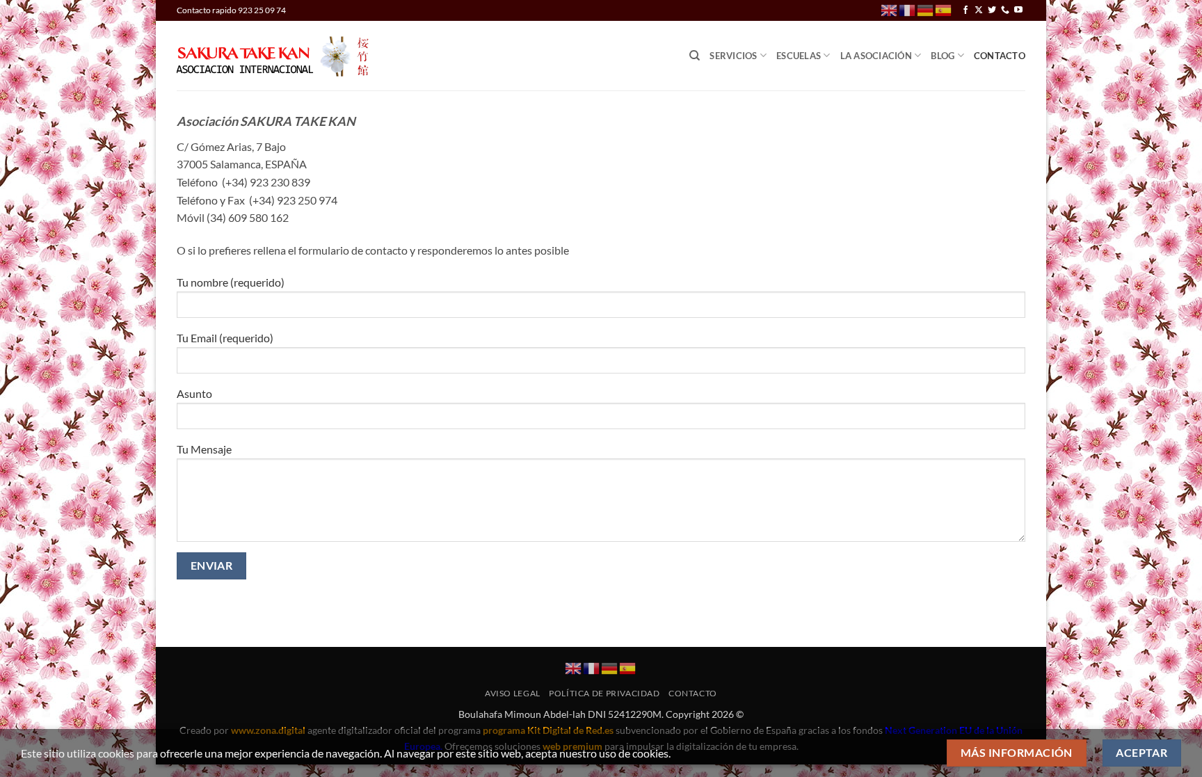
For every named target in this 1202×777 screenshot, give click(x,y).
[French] (908, 9)
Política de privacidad (604, 693)
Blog (942, 55)
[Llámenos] (1005, 10)
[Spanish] (944, 9)
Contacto (999, 55)
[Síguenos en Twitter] (992, 10)
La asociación (876, 55)
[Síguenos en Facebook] (965, 10)
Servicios (733, 55)
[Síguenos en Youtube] (1018, 10)
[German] (926, 9)
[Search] (694, 55)
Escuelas (798, 55)
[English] (890, 9)
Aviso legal (512, 693)
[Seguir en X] (979, 10)
